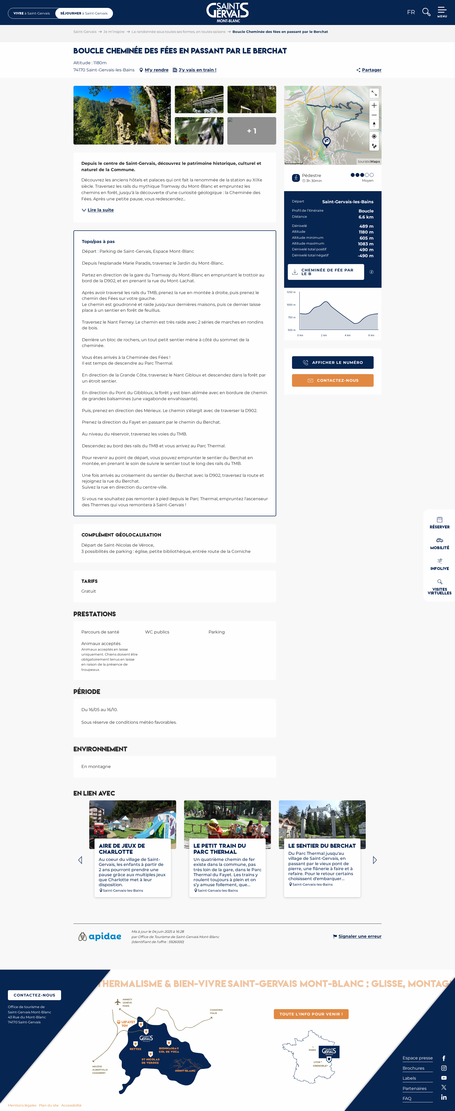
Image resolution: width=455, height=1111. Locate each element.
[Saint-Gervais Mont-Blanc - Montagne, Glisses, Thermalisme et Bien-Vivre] (227, 12)
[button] (426, 12)
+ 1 (251, 130)
